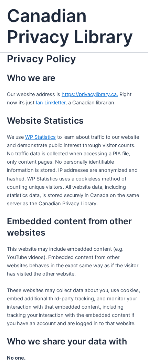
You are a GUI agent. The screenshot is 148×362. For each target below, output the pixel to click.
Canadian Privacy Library (70, 26)
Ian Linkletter (50, 103)
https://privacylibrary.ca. (90, 94)
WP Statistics (40, 137)
